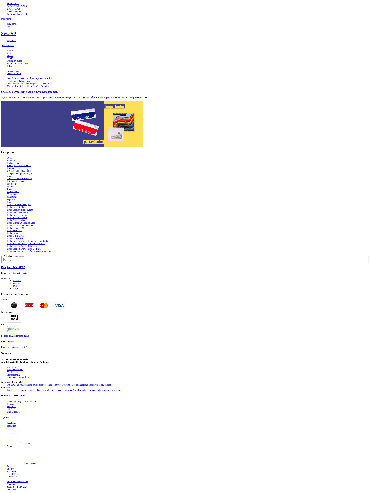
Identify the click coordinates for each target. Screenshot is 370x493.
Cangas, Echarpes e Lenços (19, 173)
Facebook (11, 423)
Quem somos (13, 367)
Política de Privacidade (17, 14)
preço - (16, 288)
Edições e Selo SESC (13, 267)
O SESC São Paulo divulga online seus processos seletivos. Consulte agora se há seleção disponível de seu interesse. (60, 385)
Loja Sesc (11, 40)
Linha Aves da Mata (16, 220)
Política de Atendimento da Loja (15, 335)
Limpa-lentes (13, 191)
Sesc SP (8, 33)
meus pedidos (13, 71)
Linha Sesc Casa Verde (17, 212)
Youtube (11, 446)
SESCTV (11, 409)
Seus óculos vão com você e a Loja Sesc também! (29, 78)
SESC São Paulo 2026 (17, 486)
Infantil (10, 186)
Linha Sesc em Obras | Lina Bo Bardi (24, 249)
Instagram (11, 426)
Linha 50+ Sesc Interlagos (19, 204)
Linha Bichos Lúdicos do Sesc (21, 223)
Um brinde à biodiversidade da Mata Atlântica (28, 86)
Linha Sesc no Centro (17, 217)
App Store (11, 471)
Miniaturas (12, 196)
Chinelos (11, 176)
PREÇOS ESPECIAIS (17, 63)
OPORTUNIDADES (17, 6)
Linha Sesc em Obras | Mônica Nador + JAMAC (29, 251)
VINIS (10, 58)
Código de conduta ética (18, 377)
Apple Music (30, 463)
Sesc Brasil (12, 489)
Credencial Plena (14, 11)
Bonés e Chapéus (15, 168)
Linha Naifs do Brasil (17, 238)
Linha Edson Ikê (14, 230)
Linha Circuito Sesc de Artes (20, 225)
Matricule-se (12, 372)
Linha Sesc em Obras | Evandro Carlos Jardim (28, 241)
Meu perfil (11, 24)
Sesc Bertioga (13, 411)
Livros (10, 50)
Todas (9, 157)
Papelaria (11, 199)
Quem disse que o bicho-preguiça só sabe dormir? (29, 83)
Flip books (12, 183)
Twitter (27, 443)
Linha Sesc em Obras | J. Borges (22, 246)
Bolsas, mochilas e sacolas (19, 165)
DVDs (10, 55)
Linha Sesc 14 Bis (15, 207)
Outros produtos (14, 61)
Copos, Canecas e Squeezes (19, 178)
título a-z (17, 280)
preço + (16, 286)
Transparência (13, 375)
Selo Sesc (11, 406)
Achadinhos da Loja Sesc (18, 81)
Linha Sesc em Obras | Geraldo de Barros (26, 243)
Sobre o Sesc (13, 3)
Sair (9, 26)
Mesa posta (12, 194)
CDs (9, 53)
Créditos (11, 484)
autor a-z (17, 283)
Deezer (10, 466)
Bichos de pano (14, 163)
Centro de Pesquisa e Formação (21, 401)
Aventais (11, 160)
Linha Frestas (13, 233)
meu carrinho (14, 73)
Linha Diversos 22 (15, 228)
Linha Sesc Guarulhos (17, 215)
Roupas (10, 202)
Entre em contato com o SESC (15, 347)
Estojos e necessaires (16, 181)
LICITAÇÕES (14, 9)
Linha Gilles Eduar (15, 236)
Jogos (9, 189)
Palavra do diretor (15, 369)
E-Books (11, 66)
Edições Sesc (13, 404)
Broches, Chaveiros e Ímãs (19, 170)
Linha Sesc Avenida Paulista (20, 209)
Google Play (12, 474)
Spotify (10, 469)
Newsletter (12, 476)
